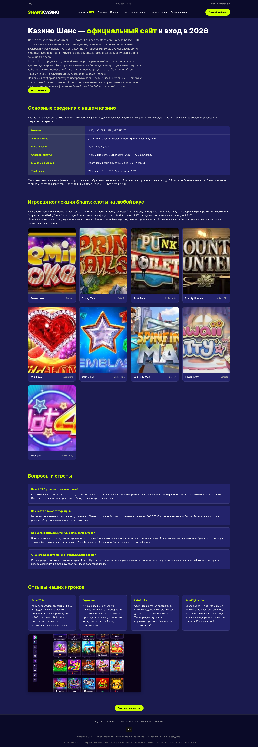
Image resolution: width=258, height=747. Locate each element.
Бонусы (114, 12)
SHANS (43, 12)
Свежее (102, 12)
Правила (110, 721)
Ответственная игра (128, 721)
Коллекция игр (139, 12)
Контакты (85, 12)
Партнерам (146, 721)
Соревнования (179, 12)
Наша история (159, 12)
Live (125, 12)
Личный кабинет (218, 12)
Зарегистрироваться (129, 708)
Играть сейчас (39, 90)
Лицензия (99, 721)
